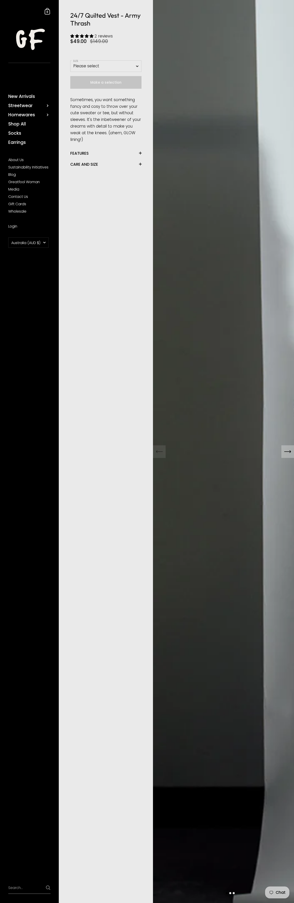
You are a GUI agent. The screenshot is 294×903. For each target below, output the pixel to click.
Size (75, 61)
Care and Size (84, 164)
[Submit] (48, 887)
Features (79, 153)
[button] (82, 36)
